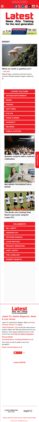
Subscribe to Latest (19, 1)
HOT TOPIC (11, 109)
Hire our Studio (7, 337)
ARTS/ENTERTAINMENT (16, 96)
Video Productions (27, 334)
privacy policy (32, 417)
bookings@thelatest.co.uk (24, 339)
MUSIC (9, 100)
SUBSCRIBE (37, 159)
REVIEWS (10, 127)
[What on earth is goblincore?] (19, 55)
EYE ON (9, 113)
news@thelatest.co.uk (14, 347)
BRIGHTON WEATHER (19, 411)
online (20, 324)
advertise (10, 417)
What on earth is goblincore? (16, 69)
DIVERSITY (11, 122)
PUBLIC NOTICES (13, 131)
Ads (16, 334)
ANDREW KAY (12, 233)
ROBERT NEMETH (14, 259)
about (4, 417)
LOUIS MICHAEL (13, 242)
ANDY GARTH (12, 250)
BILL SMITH (11, 228)
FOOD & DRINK (12, 118)
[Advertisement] (19, 283)
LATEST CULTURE (19, 91)
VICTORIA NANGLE (14, 237)
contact (24, 417)
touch (15, 332)
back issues (17, 417)
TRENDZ (9, 105)
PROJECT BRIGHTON (15, 246)
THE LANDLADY (13, 255)
